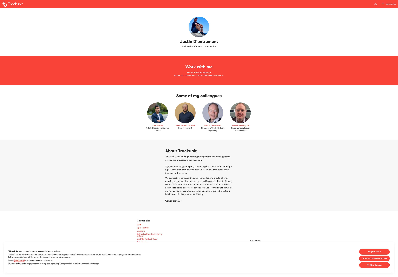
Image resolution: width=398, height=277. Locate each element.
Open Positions (143, 228)
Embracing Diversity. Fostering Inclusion (149, 235)
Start (139, 225)
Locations (141, 231)
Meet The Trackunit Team (147, 239)
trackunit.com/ (255, 241)
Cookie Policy (19, 260)
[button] (376, 4)
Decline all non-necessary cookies (374, 258)
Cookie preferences (374, 265)
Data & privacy (143, 242)
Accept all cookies (374, 252)
